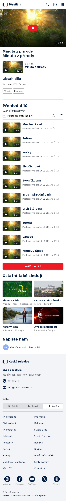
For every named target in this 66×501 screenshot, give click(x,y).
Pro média (39, 416)
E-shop (6, 455)
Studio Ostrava (42, 436)
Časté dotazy (41, 462)
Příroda (7, 91)
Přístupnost (40, 495)
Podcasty (8, 442)
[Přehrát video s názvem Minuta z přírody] (33, 28)
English (6, 495)
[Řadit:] (60, 115)
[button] (33, 28)
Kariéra (38, 449)
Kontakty (39, 468)
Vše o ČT (7, 468)
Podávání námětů (44, 455)
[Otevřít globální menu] (62, 4)
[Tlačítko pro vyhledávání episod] (53, 116)
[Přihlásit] (55, 4)
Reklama (39, 423)
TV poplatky (9, 429)
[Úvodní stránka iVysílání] (12, 4)
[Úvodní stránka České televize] (16, 361)
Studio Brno (40, 429)
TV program (9, 416)
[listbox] (33, 406)
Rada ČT (38, 442)
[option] (13, 406)
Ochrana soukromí (22, 495)
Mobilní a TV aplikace (14, 462)
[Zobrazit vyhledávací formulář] (47, 4)
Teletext (7, 436)
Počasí (6, 449)
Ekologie (18, 91)
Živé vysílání (9, 423)
